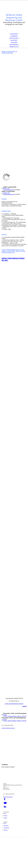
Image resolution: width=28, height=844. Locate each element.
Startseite (14, 34)
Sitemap (5, 829)
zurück (24, 706)
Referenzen (14, 44)
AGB (5, 823)
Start (5, 813)
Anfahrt (14, 42)
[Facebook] (4, 799)
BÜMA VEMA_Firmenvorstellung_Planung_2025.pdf (14, 715)
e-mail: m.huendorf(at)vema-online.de (14, 703)
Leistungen (13, 38)
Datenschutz (6, 827)
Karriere (14, 36)
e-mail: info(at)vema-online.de (8, 728)
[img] (14, 8)
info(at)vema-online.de (8, 796)
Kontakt (14, 40)
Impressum (14, 46)
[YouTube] (5, 803)
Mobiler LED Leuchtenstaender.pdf (8, 189)
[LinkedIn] (5, 806)
